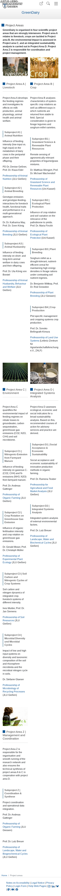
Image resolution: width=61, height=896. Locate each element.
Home (4, 875)
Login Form (21, 886)
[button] (41, 3)
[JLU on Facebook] (17, 889)
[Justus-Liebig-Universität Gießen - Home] (15, 4)
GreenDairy (31, 12)
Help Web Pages (37, 886)
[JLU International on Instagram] (49, 886)
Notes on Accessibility (18, 883)
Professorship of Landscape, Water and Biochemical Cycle (42, 539)
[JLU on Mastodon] (8, 889)
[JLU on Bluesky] (57, 886)
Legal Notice (37, 883)
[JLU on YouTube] (13, 889)
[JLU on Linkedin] (53, 886)
